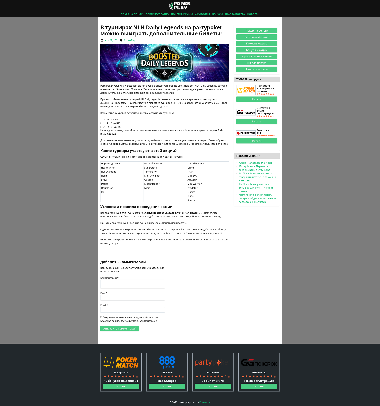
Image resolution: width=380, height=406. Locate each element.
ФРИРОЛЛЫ (202, 14)
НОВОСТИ (253, 14)
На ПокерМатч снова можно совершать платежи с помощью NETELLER (257, 177)
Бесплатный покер (256, 37)
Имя (103, 293)
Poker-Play (130, 40)
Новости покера (257, 69)
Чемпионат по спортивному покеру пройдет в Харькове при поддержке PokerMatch (257, 198)
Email (104, 305)
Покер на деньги (257, 30)
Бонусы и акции (256, 50)
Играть (257, 99)
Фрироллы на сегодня (257, 56)
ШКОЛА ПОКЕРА (235, 14)
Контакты (204, 402)
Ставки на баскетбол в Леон (255, 162)
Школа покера (256, 63)
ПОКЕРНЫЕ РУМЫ (182, 14)
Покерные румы (256, 43)
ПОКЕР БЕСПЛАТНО (157, 14)
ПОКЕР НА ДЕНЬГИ (132, 14)
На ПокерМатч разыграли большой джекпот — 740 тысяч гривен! (257, 187)
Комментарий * (109, 278)
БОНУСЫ (217, 14)
